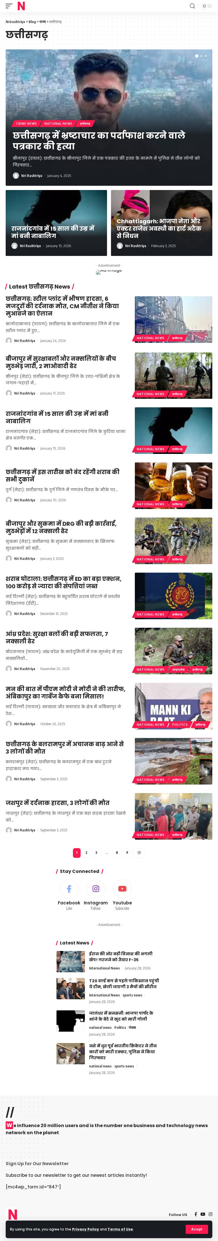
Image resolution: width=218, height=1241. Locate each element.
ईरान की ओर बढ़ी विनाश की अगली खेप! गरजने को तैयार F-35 (120, 957)
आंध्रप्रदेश (178, 669)
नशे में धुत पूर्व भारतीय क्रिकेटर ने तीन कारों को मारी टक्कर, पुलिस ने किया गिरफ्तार (123, 1052)
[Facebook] (69, 895)
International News (104, 968)
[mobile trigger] (10, 6)
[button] (196, 56)
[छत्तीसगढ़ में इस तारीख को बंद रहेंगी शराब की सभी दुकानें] (173, 485)
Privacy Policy (85, 1229)
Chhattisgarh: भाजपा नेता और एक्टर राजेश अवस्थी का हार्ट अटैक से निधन (159, 228)
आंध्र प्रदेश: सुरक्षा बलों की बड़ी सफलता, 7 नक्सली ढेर (57, 637)
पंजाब (132, 1027)
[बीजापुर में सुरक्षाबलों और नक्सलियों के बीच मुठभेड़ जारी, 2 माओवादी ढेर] (173, 376)
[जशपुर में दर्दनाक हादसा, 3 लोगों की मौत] (173, 816)
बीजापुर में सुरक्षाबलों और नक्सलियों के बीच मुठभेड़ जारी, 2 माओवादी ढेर (61, 362)
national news (58, 124)
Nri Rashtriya (31, 175)
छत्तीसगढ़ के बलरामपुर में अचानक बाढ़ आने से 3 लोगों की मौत (65, 748)
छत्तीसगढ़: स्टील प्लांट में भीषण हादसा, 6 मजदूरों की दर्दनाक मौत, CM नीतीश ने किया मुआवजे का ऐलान (62, 306)
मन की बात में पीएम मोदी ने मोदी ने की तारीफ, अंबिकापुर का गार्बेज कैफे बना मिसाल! (65, 692)
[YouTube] (202, 1215)
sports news (132, 995)
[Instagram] (95, 895)
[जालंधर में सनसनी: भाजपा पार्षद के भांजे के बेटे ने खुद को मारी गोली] (70, 1021)
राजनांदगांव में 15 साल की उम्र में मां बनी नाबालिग (52, 232)
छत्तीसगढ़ (85, 124)
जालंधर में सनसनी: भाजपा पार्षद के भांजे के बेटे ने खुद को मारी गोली (121, 1016)
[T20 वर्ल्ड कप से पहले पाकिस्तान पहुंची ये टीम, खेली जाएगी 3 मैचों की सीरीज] (70, 988)
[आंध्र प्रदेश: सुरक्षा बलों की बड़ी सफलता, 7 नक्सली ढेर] (173, 651)
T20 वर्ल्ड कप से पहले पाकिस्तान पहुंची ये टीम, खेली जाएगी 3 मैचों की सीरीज (124, 984)
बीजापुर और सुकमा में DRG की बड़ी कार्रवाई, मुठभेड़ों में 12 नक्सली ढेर (61, 527)
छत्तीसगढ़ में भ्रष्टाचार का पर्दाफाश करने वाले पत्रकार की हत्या (99, 141)
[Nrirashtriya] (21, 6)
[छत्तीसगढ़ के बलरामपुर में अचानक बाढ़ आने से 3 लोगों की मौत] (173, 761)
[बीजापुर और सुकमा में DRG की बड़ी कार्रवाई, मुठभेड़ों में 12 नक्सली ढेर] (173, 541)
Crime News (26, 124)
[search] (192, 6)
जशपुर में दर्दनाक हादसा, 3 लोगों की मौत (58, 803)
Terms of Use (120, 1229)
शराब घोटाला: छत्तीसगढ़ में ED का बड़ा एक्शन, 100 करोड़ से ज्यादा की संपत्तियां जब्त (63, 582)
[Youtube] (122, 895)
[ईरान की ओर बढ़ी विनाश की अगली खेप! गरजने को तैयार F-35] (70, 961)
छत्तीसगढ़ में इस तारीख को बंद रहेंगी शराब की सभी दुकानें (63, 475)
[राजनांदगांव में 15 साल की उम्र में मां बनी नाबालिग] (173, 430)
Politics (180, 724)
